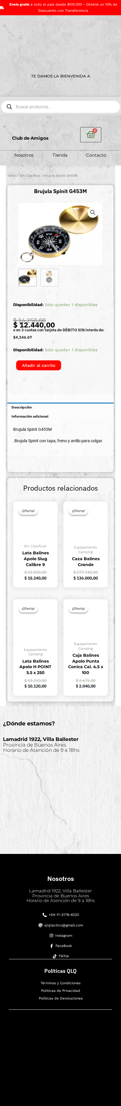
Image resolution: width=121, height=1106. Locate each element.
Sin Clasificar (30, 176)
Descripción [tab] (21, 407)
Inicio (11, 176)
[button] (93, 212)
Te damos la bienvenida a (60, 76)
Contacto (96, 155)
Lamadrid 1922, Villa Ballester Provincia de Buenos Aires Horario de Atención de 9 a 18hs (60, 895)
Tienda (60, 155)
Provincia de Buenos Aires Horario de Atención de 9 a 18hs (41, 744)
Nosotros (23, 155)
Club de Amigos (30, 138)
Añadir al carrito (38, 365)
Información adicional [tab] (29, 416)
